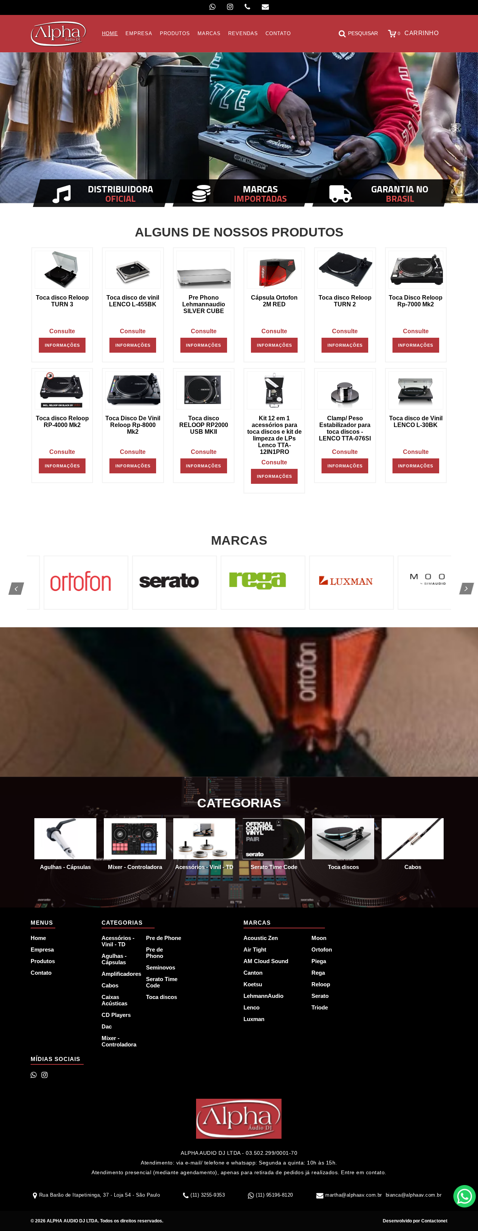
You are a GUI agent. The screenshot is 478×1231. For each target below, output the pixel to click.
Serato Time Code (161, 982)
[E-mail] (265, 7)
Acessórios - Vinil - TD (118, 941)
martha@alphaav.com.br (353, 1195)
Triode (319, 1007)
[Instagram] (230, 7)
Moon (318, 938)
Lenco (251, 1007)
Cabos (110, 985)
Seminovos (160, 967)
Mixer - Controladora (119, 1041)
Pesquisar (363, 33)
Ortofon (321, 949)
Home (38, 938)
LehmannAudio (263, 996)
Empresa (42, 949)
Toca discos (161, 997)
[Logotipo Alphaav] (59, 34)
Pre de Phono (154, 952)
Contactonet (433, 1221)
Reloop (320, 984)
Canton (253, 972)
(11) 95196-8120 (274, 1195)
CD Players (116, 1015)
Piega (318, 961)
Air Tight (254, 949)
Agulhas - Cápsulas (114, 959)
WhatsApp (464, 1196)
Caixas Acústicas (114, 1000)
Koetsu (252, 984)
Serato (320, 996)
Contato (41, 972)
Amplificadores (119, 974)
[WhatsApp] (212, 7)
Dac (107, 1026)
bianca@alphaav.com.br (414, 1195)
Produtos (43, 961)
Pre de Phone (163, 938)
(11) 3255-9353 (207, 1195)
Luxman (253, 1019)
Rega (318, 972)
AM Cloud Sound (265, 961)
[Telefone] (247, 7)
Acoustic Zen (260, 938)
